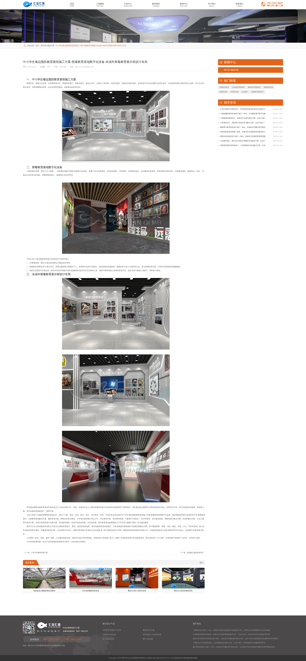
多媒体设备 (223, 92)
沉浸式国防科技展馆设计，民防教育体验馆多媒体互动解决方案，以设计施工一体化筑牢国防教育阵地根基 (244, 109)
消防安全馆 (234, 92)
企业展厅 (245, 92)
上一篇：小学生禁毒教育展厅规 (36, 553)
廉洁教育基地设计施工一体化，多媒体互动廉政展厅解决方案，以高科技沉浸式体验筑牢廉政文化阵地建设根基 (234, 647)
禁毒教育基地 (224, 87)
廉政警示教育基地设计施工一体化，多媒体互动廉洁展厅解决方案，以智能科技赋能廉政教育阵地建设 (244, 127)
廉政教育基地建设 (254, 87)
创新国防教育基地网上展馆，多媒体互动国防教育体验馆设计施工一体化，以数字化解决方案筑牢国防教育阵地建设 (244, 132)
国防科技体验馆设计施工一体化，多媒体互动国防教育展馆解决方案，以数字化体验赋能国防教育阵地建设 (244, 136)
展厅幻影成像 (148, 639)
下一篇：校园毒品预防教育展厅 (192, 553)
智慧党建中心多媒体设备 (152, 634)
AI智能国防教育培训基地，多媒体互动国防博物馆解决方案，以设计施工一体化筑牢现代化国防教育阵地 (231, 634)
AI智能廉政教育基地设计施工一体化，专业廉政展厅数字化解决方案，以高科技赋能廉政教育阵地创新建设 (244, 114)
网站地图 (186, 658)
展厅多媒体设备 (108, 639)
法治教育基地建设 (238, 87)
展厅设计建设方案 (47, 45)
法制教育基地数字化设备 (112, 630)
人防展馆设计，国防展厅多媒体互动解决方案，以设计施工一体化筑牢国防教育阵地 (244, 123)
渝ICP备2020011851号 (161, 658)
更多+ (201, 563)
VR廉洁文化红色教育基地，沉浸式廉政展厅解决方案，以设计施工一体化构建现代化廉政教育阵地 (229, 643)
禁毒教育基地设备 (109, 634)
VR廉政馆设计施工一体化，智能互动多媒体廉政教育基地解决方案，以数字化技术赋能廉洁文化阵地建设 (231, 630)
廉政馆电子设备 (149, 630)
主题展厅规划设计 (257, 92)
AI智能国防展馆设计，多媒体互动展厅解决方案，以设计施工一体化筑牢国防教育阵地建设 (244, 118)
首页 (37, 45)
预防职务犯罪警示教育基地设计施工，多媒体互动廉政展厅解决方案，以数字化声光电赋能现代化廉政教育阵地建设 (235, 638)
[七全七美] (34, 7)
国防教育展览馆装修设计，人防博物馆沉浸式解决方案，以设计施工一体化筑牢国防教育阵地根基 (244, 145)
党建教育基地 (268, 87)
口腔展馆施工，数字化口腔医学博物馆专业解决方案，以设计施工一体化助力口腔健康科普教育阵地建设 (244, 141)
